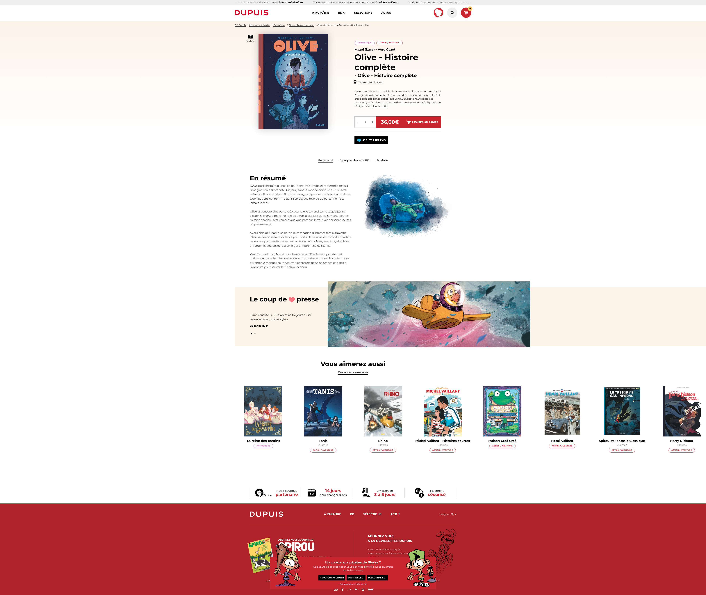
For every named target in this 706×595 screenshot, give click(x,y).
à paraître (320, 12)
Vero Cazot (386, 49)
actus (386, 12)
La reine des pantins (263, 441)
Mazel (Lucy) (364, 49)
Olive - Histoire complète (301, 25)
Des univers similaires (353, 372)
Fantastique (279, 25)
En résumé (325, 160)
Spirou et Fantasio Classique (622, 441)
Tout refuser (356, 577)
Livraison (382, 160)
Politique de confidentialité (353, 584)
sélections (363, 12)
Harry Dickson (681, 441)
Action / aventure (389, 43)
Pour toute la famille (259, 25)
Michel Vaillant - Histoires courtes (442, 441)
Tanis (323, 441)
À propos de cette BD (354, 160)
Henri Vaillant (562, 441)
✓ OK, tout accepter (332, 577)
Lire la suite (380, 106)
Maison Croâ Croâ (502, 441)
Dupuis (252, 12)
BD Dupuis (240, 25)
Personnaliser (377, 577)
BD (340, 12)
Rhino (383, 441)
